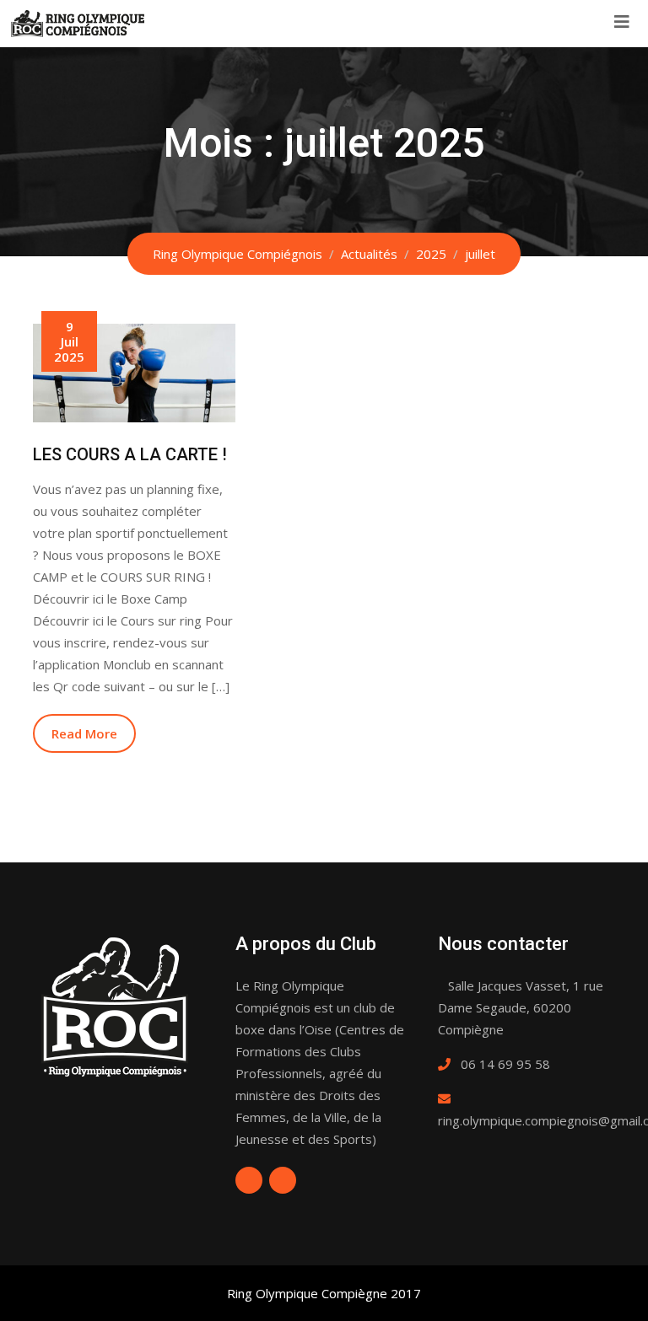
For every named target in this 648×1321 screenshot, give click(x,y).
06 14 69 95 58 (505, 1063)
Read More (84, 733)
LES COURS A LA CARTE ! (130, 454)
